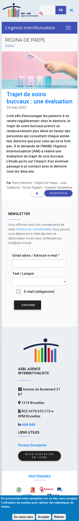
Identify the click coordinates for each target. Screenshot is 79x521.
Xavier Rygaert (32, 187)
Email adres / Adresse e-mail (36, 255)
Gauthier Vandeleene (58, 187)
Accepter (43, 516)
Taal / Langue (23, 273)
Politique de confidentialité (33, 229)
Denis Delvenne (22, 183)
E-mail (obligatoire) (39, 291)
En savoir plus (23, 516)
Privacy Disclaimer (32, 445)
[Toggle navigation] (68, 28)
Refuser (59, 516)
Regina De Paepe (46, 183)
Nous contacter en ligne (39, 456)
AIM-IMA (28, 424)
